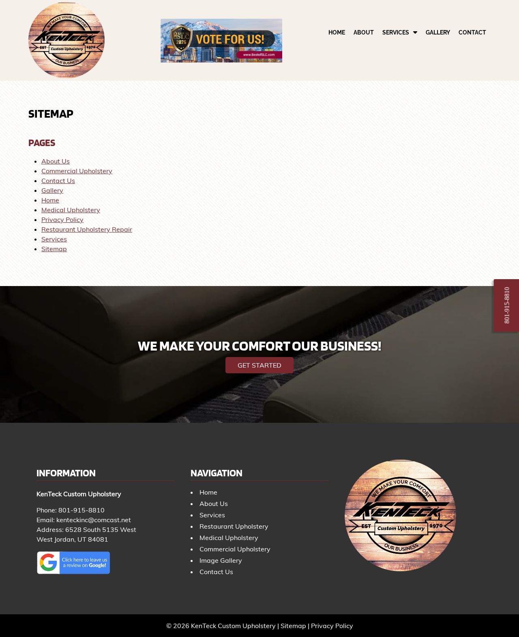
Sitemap (54, 249)
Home (336, 32)
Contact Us (58, 180)
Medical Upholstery (70, 210)
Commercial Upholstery (76, 171)
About (364, 32)
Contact (472, 32)
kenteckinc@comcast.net (93, 520)
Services (395, 32)
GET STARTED (259, 365)
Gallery (438, 32)
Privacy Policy (62, 219)
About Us (55, 161)
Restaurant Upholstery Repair (86, 229)
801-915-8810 (81, 510)
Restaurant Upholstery (233, 526)
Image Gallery (220, 560)
